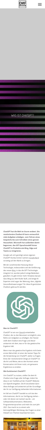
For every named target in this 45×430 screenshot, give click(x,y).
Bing (13, 270)
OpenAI (22, 332)
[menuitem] (39, 4)
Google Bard (34, 258)
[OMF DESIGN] (22, 4)
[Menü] (39, 4)
